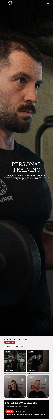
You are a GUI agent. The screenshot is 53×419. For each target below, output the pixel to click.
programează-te (10, 342)
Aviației (9, 346)
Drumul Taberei (19, 346)
